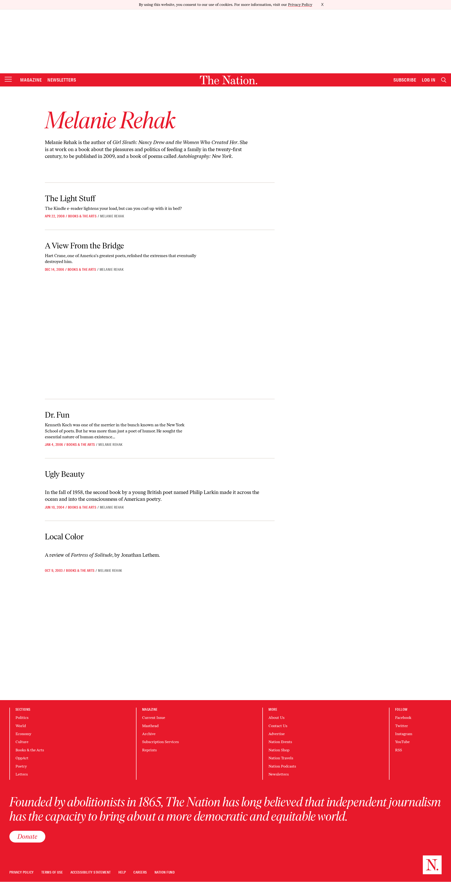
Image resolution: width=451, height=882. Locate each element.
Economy (23, 734)
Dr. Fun (57, 415)
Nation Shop (278, 750)
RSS (398, 750)
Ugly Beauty (65, 474)
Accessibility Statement (90, 872)
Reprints (149, 750)
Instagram (403, 734)
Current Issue (153, 717)
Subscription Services (160, 742)
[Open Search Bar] (443, 80)
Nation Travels (280, 758)
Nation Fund (165, 872)
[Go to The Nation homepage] (228, 80)
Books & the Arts (82, 216)
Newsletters (61, 80)
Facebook (403, 717)
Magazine (31, 80)
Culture (22, 742)
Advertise (276, 734)
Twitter (401, 726)
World (21, 726)
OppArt (22, 758)
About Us (276, 717)
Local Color (64, 536)
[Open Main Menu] (8, 79)
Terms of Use (52, 872)
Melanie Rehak (112, 216)
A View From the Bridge (84, 246)
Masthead (150, 726)
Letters (22, 774)
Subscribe (404, 80)
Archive (149, 734)
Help (122, 872)
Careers (140, 872)
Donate (27, 836)
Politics (22, 717)
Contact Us (277, 726)
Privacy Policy (300, 4)
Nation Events (280, 742)
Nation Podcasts (282, 766)
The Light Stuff (70, 198)
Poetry (21, 766)
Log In (428, 80)
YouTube (402, 742)
